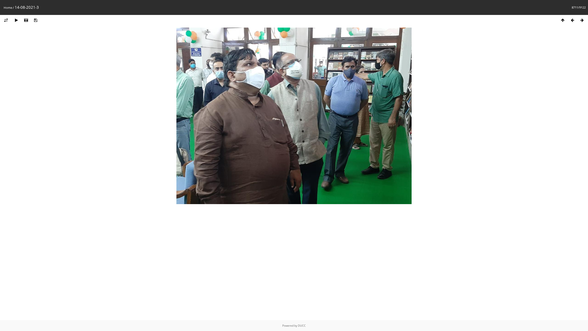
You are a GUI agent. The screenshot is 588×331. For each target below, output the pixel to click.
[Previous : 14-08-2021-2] (572, 20)
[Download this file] (35, 20)
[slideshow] (16, 20)
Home (8, 8)
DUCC (302, 326)
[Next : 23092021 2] (582, 20)
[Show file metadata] (26, 20)
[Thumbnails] (563, 20)
